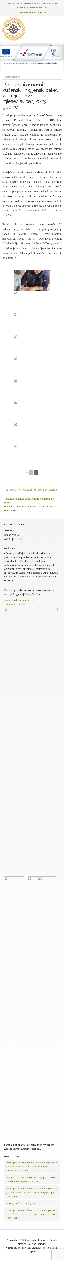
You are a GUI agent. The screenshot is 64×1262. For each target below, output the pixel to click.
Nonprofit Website (17, 1247)
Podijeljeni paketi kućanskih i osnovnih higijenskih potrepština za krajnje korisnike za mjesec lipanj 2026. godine (31, 1192)
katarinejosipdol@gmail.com (33, 12)
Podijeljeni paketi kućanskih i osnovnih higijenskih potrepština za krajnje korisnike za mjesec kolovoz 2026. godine (31, 1166)
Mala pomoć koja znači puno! (21, 1203)
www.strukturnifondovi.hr (19, 600)
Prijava (32, 1251)
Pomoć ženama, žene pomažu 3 (37, 489)
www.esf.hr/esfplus (14, 603)
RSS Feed (51, 1247)
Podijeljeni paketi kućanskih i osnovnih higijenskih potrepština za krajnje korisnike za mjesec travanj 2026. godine (31, 1214)
